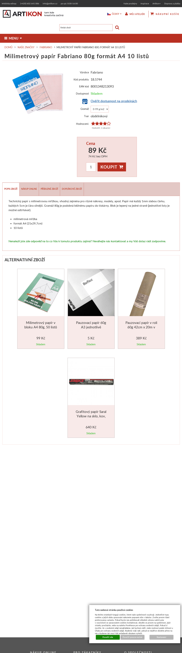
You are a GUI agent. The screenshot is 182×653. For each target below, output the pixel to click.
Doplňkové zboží (72, 189)
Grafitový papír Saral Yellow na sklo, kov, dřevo (91, 416)
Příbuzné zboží (49, 189)
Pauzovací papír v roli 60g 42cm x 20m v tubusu (141, 327)
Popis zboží (10, 189)
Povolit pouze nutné (132, 637)
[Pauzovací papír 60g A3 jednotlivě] (91, 293)
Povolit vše (108, 637)
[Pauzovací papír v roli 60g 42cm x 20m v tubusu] (141, 293)
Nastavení (161, 637)
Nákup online (29, 189)
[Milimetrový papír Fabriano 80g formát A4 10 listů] (37, 92)
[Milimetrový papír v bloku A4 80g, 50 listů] (41, 293)
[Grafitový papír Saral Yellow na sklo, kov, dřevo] (91, 382)
